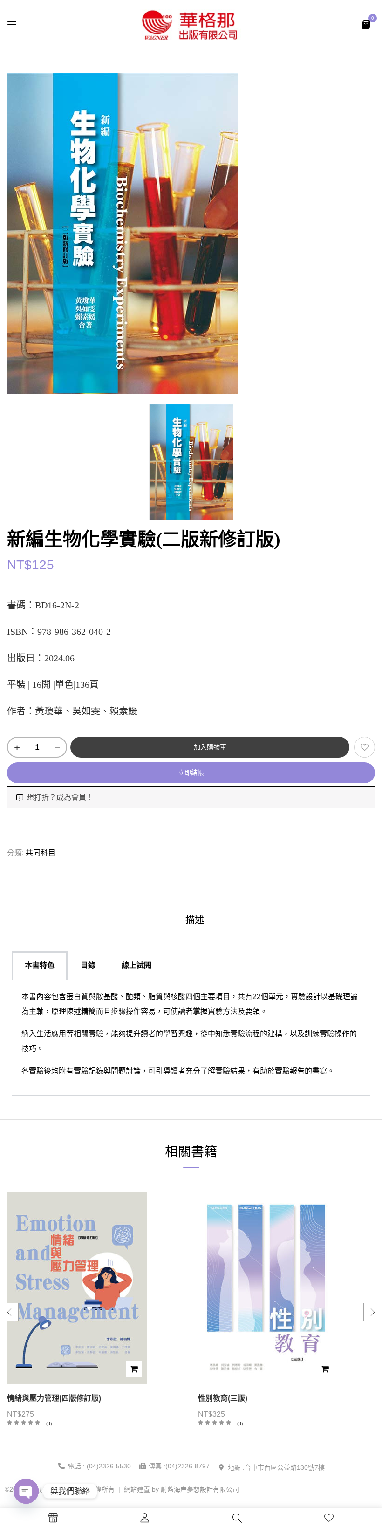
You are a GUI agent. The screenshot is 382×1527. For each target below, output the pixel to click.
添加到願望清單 (364, 747)
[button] (366, 24)
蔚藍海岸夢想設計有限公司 (200, 1489)
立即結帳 (191, 772)
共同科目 (40, 853)
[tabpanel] (191, 1038)
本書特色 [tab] (40, 965)
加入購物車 (210, 747)
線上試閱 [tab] (136, 965)
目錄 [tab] (88, 965)
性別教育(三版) (222, 1398)
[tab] (194, 921)
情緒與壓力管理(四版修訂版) (54, 1398)
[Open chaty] (26, 1491)
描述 (194, 920)
